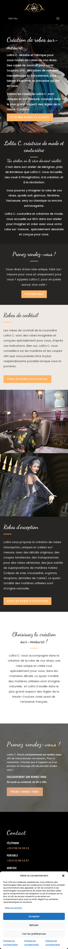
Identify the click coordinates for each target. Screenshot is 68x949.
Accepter (34, 916)
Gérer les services (13, 907)
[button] (63, 875)
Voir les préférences (34, 934)
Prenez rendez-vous (25, 791)
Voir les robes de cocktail (27, 379)
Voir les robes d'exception (27, 601)
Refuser (34, 925)
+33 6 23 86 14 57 (18, 860)
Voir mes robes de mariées (30, 117)
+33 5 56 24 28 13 (18, 848)
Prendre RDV (34, 294)
